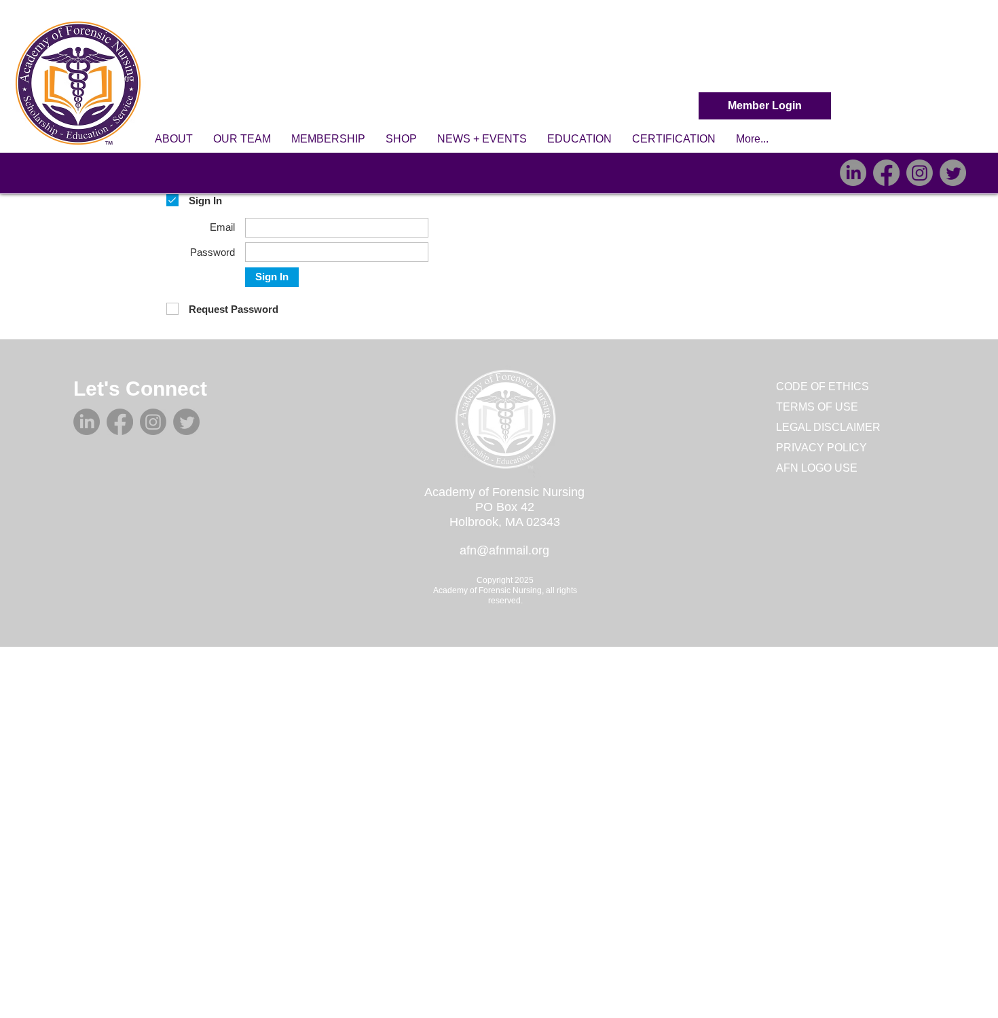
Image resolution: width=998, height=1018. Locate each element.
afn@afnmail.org (504, 550)
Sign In (272, 276)
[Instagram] (919, 172)
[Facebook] (886, 172)
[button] (174, 139)
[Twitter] (953, 172)
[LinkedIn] (853, 172)
